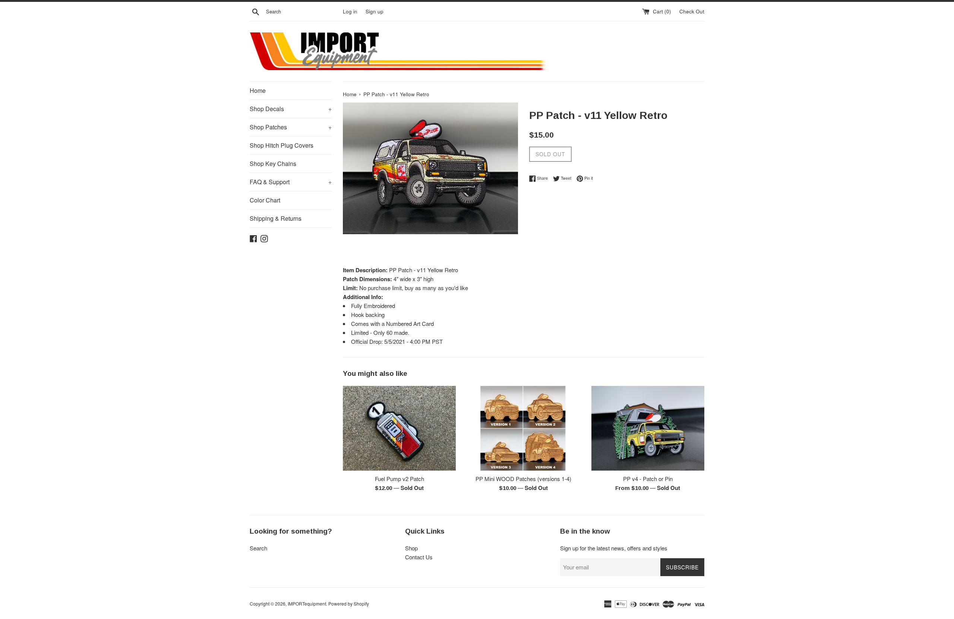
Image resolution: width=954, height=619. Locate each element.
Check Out (691, 11)
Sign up (374, 11)
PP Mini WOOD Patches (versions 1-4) (523, 479)
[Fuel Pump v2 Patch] (399, 428)
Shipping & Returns (275, 218)
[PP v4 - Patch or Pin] (647, 428)
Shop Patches (291, 127)
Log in (350, 11)
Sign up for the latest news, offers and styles (613, 548)
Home (258, 90)
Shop (411, 548)
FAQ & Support (291, 181)
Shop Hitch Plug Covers (281, 145)
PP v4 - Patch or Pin (648, 479)
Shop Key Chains (273, 163)
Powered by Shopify (348, 603)
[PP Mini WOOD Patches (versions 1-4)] (523, 428)
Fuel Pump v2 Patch (399, 479)
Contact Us (419, 557)
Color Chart (265, 200)
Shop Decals (291, 108)
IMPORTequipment (307, 603)
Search (258, 548)
